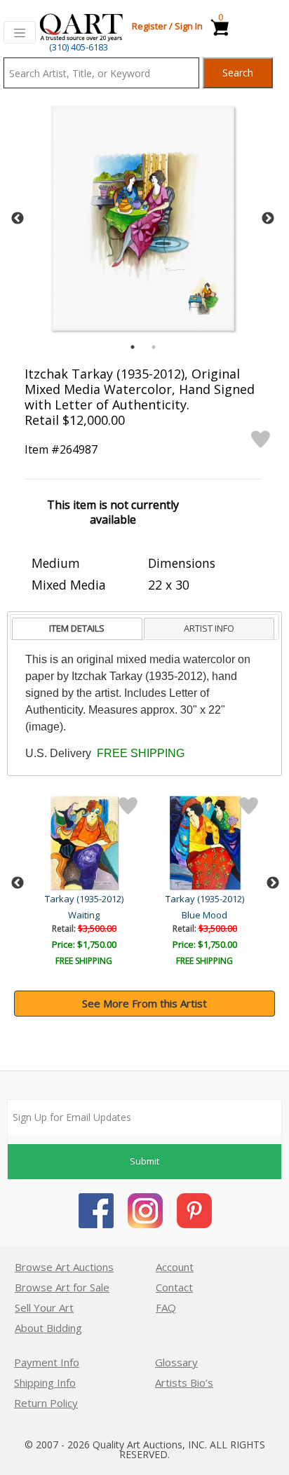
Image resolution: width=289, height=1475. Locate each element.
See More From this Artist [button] (144, 1003)
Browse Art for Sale (62, 1287)
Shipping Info (45, 1382)
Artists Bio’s (184, 1382)
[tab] (77, 629)
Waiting (84, 915)
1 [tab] (133, 347)
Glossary (176, 1362)
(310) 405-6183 (78, 47)
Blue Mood (204, 915)
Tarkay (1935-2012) (84, 898)
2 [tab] (154, 347)
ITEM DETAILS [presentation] (77, 628)
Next (268, 219)
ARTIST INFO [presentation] (209, 628)
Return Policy (46, 1403)
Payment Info (46, 1362)
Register (149, 26)
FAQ (166, 1307)
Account (175, 1267)
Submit (144, 1161)
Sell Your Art (44, 1307)
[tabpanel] (143, 218)
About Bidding (48, 1328)
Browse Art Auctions (64, 1267)
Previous (18, 219)
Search (237, 72)
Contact (174, 1287)
